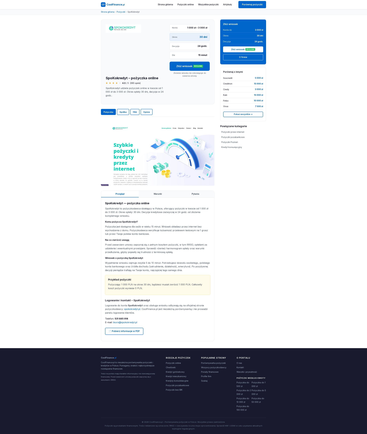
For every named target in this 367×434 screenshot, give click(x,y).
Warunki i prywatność (247, 372)
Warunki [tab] (158, 194)
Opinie (146, 112)
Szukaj (204, 381)
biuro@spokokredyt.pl (125, 322)
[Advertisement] (135, 55)
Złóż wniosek (189, 66)
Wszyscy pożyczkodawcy (213, 367)
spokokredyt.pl (132, 309)
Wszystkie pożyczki (208, 4)
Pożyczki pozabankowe (233, 137)
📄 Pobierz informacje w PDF (124, 331)
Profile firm (206, 376)
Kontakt (240, 367)
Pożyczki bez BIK (174, 390)
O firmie (243, 57)
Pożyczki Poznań (229, 142)
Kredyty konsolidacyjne (177, 381)
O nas (239, 363)
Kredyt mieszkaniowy (176, 376)
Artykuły (227, 4)
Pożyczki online (185, 4)
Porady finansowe (209, 372)
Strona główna (165, 4)
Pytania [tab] (195, 194)
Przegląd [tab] (120, 194)
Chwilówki (171, 367)
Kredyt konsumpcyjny (231, 147)
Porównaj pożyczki (252, 4)
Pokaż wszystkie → (243, 114)
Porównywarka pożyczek (213, 363)
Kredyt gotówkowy (175, 372)
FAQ (135, 112)
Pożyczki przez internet (232, 132)
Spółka (123, 112)
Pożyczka (108, 112)
